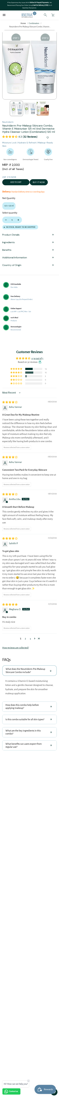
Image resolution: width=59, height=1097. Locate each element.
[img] (10, 402)
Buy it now (39, 182)
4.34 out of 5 (37, 358)
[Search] (45, 15)
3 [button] (30, 638)
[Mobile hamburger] (4, 15)
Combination (34, 23)
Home (23, 23)
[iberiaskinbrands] (24, 15)
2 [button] (25, 638)
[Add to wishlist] (48, 138)
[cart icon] (53, 15)
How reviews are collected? (15, 647)
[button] (10, 136)
